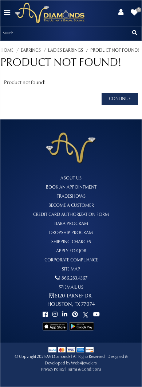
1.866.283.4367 (73, 278)
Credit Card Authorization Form (71, 215)
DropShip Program (71, 233)
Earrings (31, 50)
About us (71, 178)
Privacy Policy (52, 370)
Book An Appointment (71, 187)
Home (6, 50)
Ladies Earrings (65, 50)
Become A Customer (71, 206)
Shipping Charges (71, 242)
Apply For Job (71, 251)
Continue (120, 99)
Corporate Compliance (71, 260)
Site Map (71, 269)
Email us (73, 287)
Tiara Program (71, 224)
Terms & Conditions (84, 370)
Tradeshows (71, 196)
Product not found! (114, 50)
